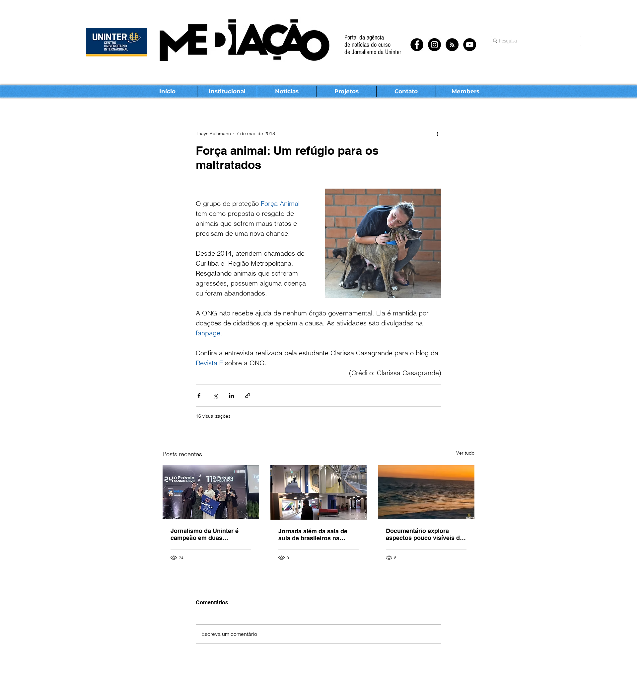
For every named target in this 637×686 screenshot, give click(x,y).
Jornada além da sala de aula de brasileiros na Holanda (312, 535)
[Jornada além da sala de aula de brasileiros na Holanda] (318, 492)
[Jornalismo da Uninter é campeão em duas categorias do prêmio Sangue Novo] (211, 492)
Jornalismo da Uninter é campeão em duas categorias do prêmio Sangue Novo (205, 534)
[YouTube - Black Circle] (469, 44)
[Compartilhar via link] (248, 395)
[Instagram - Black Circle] (434, 44)
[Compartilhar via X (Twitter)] (215, 395)
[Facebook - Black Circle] (416, 44)
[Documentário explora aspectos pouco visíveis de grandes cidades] (426, 492)
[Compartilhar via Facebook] (199, 395)
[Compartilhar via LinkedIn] (231, 395)
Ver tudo (465, 453)
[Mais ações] (437, 133)
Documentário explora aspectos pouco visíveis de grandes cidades (424, 534)
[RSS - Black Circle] (452, 44)
